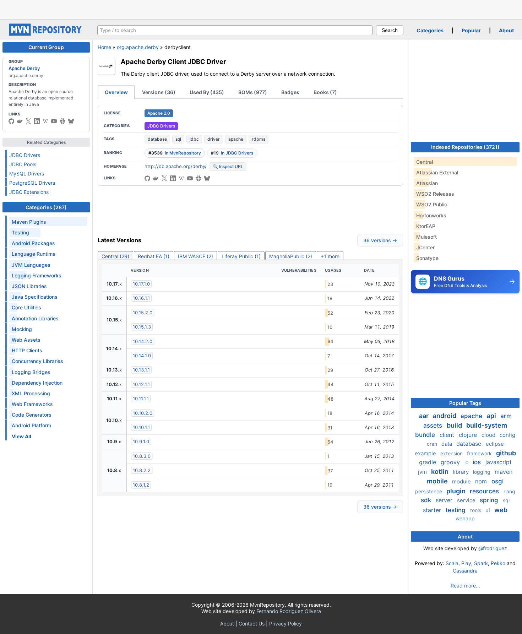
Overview (116, 92)
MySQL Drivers (26, 173)
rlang (509, 491)
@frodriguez (492, 548)
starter (433, 510)
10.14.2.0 (142, 341)
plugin (456, 491)
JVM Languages (31, 265)
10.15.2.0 (142, 312)
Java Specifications (35, 297)
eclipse (495, 443)
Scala (452, 563)
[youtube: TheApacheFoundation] (54, 121)
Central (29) (115, 256)
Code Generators (31, 415)
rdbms (258, 139)
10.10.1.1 (141, 427)
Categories (430, 30)
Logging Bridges (31, 372)
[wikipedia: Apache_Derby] (45, 121)
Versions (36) (158, 92)
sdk (427, 500)
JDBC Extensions (29, 192)
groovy (451, 462)
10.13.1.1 (141, 370)
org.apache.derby (138, 47)
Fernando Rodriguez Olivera (288, 611)
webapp (465, 518)
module (462, 481)
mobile (438, 481)
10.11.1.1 (141, 398)
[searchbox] (235, 30)
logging (482, 472)
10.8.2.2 (142, 470)
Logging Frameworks (36, 275)
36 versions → (380, 240)
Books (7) (325, 92)
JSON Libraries (29, 286)
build (455, 425)
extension (452, 453)
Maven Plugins (29, 222)
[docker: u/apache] (20, 121)
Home (104, 47)
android (445, 415)
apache (235, 139)
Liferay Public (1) (241, 256)
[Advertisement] (261, 9)
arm (506, 415)
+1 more (330, 256)
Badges (290, 92)
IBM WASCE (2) (195, 256)
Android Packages (33, 243)
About (506, 30)
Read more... (465, 585)
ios (478, 462)
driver (213, 139)
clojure (469, 434)
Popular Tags (465, 403)
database (157, 139)
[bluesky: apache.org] (71, 121)
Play (466, 563)
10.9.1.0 (141, 441)
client (448, 434)
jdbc (194, 139)
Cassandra (465, 571)
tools (476, 510)
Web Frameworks (32, 404)
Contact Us (252, 624)
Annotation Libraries (35, 318)
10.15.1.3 (142, 327)
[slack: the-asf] (62, 121)
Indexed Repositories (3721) (465, 147)
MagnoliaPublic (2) (290, 256)
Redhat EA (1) (153, 256)
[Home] (46, 34)
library (461, 471)
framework (480, 453)
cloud (489, 435)
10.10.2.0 (142, 413)
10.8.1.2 (141, 485)
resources (485, 491)
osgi (497, 481)
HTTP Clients (27, 350)
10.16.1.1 (141, 298)
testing (456, 510)
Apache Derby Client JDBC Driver (173, 61)
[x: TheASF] (28, 121)
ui (488, 510)
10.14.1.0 (142, 355)
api (492, 415)
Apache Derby (24, 68)
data (447, 443)
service (467, 500)
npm (482, 481)
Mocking (22, 329)
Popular (471, 30)
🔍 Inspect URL (228, 166)
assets (433, 425)
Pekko (498, 563)
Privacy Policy (285, 624)
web (500, 510)
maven (503, 471)
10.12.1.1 (141, 384)
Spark (481, 563)
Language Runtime (33, 254)
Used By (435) (207, 92)
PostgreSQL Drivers (32, 183)
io (467, 462)
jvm (423, 471)
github (506, 453)
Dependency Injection (37, 383)
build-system (486, 425)
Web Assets (26, 340)
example (426, 453)
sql (178, 139)
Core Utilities (26, 307)
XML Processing (31, 393)
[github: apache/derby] (11, 121)
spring (490, 500)
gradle (428, 462)
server (445, 500)
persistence (429, 491)
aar (424, 415)
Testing (20, 232)
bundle (426, 434)
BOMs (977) (252, 92)
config (507, 435)
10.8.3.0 (142, 456)
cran (433, 444)
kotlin (440, 471)
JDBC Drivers (24, 155)
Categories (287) (46, 207)
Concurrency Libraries (37, 361)
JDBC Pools (22, 164)
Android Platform (31, 425)
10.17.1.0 (141, 284)
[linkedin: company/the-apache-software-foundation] (37, 121)
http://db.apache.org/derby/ (176, 166)
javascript (498, 462)
